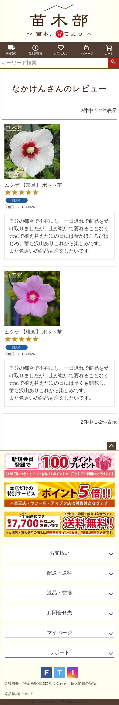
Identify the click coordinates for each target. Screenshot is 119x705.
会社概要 (11, 683)
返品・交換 (59, 593)
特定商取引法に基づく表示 (44, 683)
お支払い (59, 553)
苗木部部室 (35, 53)
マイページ (86, 53)
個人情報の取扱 (83, 683)
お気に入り (61, 53)
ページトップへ (111, 446)
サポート (59, 652)
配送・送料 (59, 573)
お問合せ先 (59, 612)
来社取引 (11, 53)
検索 (113, 63)
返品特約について (18, 694)
